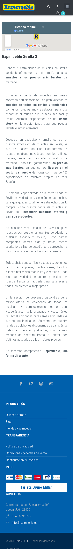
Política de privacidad (19, 446)
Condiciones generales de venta (26, 453)
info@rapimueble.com (26, 523)
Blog (8, 422)
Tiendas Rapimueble (19, 428)
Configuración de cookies (22, 460)
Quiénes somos (16, 415)
